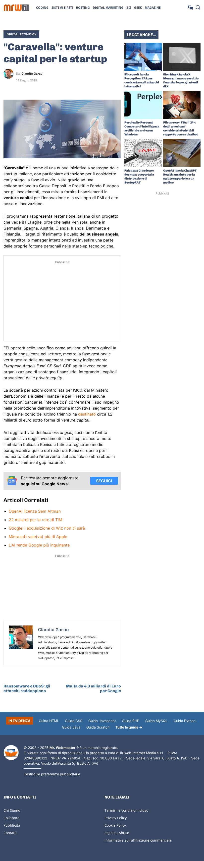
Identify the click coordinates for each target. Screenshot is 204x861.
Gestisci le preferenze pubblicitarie (52, 774)
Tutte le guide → (128, 727)
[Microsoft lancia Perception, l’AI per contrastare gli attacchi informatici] (143, 57)
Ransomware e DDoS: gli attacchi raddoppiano (26, 688)
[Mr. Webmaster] (11, 752)
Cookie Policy (115, 825)
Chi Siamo (11, 810)
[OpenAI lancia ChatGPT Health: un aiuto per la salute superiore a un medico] (182, 153)
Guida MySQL (156, 721)
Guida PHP (130, 721)
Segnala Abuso (116, 832)
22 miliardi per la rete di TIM (35, 519)
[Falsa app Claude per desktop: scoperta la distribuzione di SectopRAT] (143, 153)
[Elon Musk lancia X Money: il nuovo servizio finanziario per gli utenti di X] (182, 57)
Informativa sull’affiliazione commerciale (138, 840)
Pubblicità (11, 825)
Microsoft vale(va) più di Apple (38, 536)
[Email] (116, 85)
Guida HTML (49, 721)
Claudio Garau (32, 73)
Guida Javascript (102, 721)
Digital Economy (21, 34)
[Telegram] (116, 74)
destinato (87, 414)
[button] (197, 7)
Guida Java (71, 727)
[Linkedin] (93, 74)
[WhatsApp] (104, 74)
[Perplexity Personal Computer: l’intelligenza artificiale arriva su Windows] (143, 105)
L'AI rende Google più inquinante (39, 545)
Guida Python (185, 721)
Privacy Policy (115, 817)
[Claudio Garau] (9, 74)
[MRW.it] (16, 7)
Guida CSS (73, 721)
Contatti (10, 832)
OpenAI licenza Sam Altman (35, 511)
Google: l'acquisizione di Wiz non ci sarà (47, 528)
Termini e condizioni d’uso (126, 810)
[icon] (190, 7)
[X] (82, 74)
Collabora (11, 817)
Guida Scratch (97, 727)
